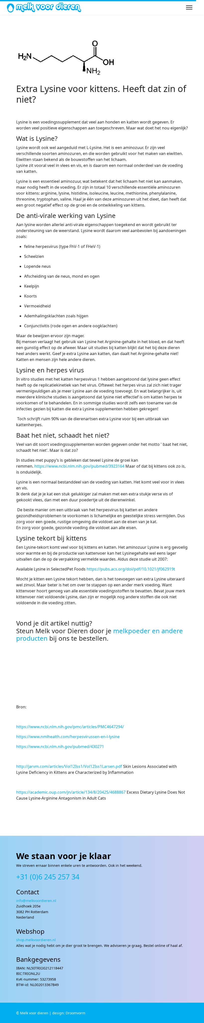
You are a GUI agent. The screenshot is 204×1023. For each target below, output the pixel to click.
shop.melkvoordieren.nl (36, 939)
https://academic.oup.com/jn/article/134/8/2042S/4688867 (71, 792)
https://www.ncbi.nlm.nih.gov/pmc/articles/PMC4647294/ (70, 726)
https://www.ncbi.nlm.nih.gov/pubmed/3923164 (79, 466)
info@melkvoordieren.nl (36, 900)
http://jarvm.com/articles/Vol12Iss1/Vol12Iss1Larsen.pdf (69, 766)
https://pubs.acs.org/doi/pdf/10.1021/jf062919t (131, 569)
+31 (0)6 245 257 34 (47, 876)
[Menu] (189, 7)
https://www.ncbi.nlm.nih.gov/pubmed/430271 (60, 746)
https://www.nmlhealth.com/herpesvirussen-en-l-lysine (68, 736)
